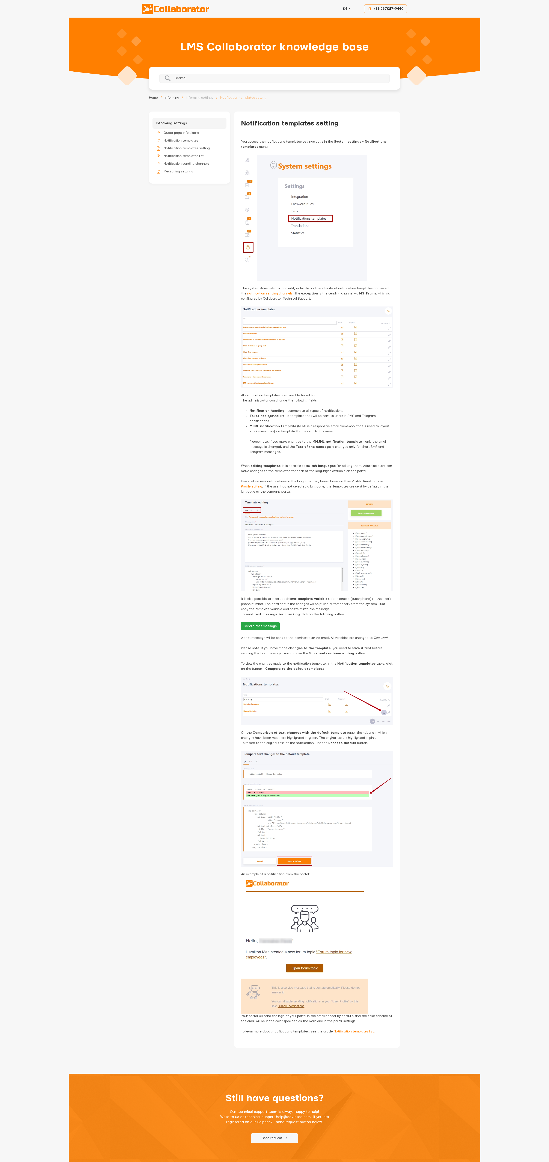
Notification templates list (354, 1031)
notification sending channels (270, 293)
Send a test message (260, 626)
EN (345, 8)
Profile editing (251, 486)
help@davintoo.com (293, 1117)
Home (153, 97)
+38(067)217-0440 (388, 8)
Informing (172, 97)
